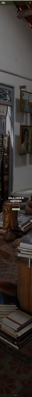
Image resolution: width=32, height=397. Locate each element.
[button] (30, 2)
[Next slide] (30, 199)
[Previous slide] (2, 199)
